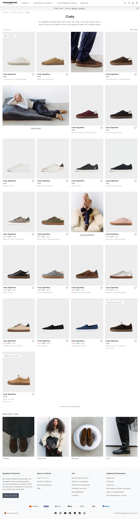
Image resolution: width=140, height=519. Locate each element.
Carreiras (110, 481)
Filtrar (135, 29)
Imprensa (110, 485)
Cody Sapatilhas (9, 74)
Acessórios (41, 458)
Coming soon (36, 128)
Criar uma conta (10, 495)
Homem (82, 8)
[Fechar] (137, 8)
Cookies (75, 495)
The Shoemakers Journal (116, 495)
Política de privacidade (81, 485)
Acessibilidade (77, 492)
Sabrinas (75, 458)
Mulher (74, 8)
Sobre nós (110, 478)
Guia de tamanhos (44, 485)
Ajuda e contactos (44, 481)
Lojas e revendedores (115, 492)
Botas (108, 458)
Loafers (6, 458)
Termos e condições (80, 481)
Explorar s (87, 235)
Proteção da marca (79, 488)
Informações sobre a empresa (118, 488)
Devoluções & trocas (80, 478)
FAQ (38, 488)
